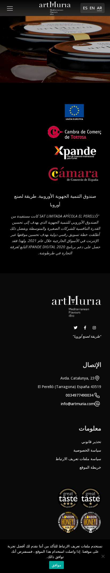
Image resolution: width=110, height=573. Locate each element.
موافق (56, 565)
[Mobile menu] (9, 8)
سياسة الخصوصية (87, 450)
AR (99, 7)
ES (85, 7)
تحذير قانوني (91, 441)
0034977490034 (79, 395)
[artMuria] (55, 8)
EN (92, 7)
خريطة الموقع (90, 467)
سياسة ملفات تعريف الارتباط (78, 458)
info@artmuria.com (78, 403)
